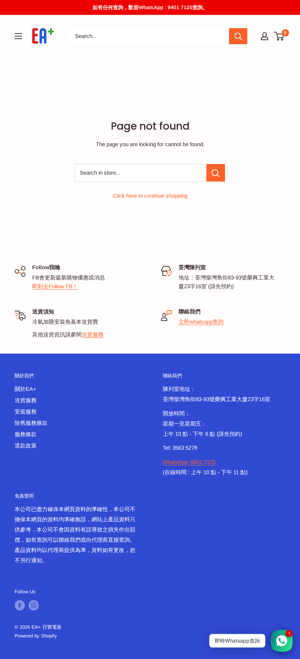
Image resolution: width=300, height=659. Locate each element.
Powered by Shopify (36, 636)
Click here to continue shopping (150, 196)
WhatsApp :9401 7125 (189, 462)
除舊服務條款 (31, 423)
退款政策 (26, 445)
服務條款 (26, 434)
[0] (279, 36)
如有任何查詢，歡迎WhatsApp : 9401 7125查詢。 (150, 7)
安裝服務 (26, 411)
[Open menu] (18, 36)
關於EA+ (25, 389)
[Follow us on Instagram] (34, 605)
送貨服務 (93, 334)
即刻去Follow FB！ (55, 286)
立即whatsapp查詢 (201, 322)
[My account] (264, 36)
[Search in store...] (215, 173)
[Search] (238, 36)
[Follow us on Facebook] (20, 605)
